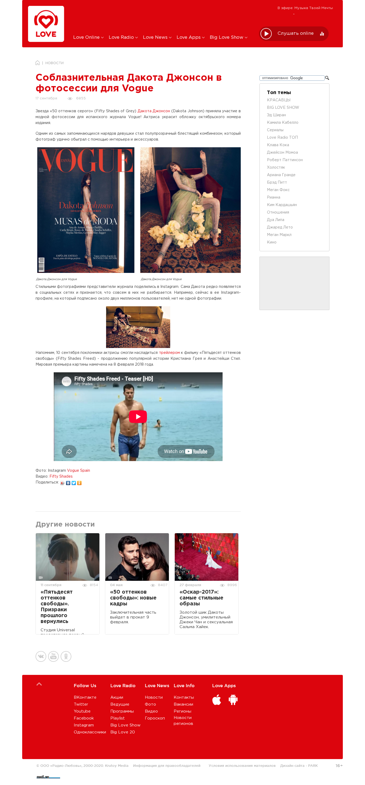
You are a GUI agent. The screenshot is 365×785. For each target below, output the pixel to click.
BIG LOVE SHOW (283, 107)
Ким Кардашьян (282, 205)
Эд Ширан (276, 115)
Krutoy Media (117, 765)
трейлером (169, 352)
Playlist (117, 718)
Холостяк (276, 167)
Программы (122, 711)
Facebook (84, 718)
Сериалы (275, 130)
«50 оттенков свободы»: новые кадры (133, 598)
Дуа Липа (275, 220)
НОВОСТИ (54, 63)
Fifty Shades (61, 476)
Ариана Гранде (281, 175)
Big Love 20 (122, 732)
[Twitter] (74, 481)
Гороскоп (155, 718)
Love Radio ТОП (282, 137)
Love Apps (189, 38)
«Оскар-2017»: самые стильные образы (201, 598)
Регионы (182, 711)
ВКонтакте (85, 697)
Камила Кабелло (282, 122)
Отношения (278, 212)
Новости (154, 697)
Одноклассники (90, 732)
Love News (156, 38)
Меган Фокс (278, 190)
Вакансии (183, 704)
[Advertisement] (162, 17)
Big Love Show (227, 38)
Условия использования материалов (242, 765)
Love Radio (122, 38)
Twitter (81, 704)
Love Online (87, 38)
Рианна (273, 197)
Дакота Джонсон (154, 111)
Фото (150, 704)
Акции (116, 697)
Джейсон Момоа (282, 152)
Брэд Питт (277, 182)
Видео (151, 711)
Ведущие (119, 704)
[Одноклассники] (79, 481)
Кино (272, 242)
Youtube (82, 711)
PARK (313, 765)
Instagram (84, 725)
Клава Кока (278, 145)
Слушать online (296, 34)
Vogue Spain (78, 470)
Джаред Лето (280, 227)
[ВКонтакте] (68, 481)
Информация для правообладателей (166, 765)
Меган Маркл (279, 235)
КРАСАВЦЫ (278, 100)
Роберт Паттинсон (285, 160)
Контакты (184, 697)
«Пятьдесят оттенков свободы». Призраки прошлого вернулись (57, 607)
